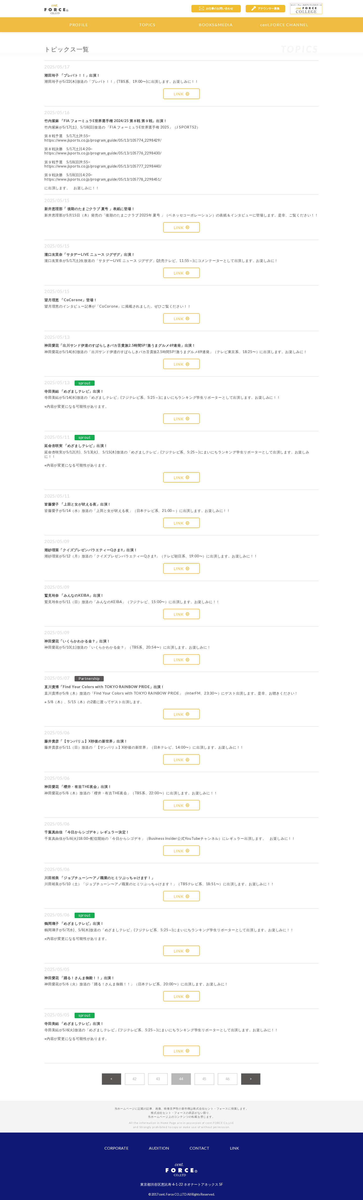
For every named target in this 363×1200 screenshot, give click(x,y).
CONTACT (199, 1148)
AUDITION (159, 1148)
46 (227, 1079)
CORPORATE (116, 1148)
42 (134, 1079)
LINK (178, 93)
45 (204, 1079)
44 (181, 1079)
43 (158, 1079)
